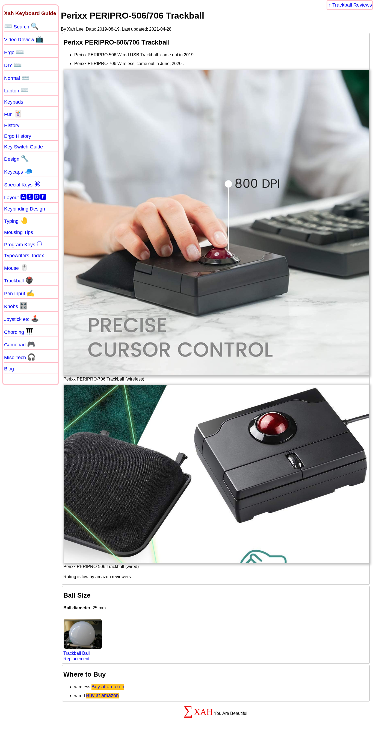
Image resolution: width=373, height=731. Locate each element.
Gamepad (19, 344)
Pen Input (19, 293)
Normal (16, 77)
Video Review (24, 39)
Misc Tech (19, 357)
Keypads (13, 102)
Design (16, 158)
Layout (25, 197)
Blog (9, 369)
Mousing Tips (18, 232)
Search (21, 26)
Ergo (14, 52)
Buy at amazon (107, 686)
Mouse (16, 267)
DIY (13, 65)
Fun (13, 114)
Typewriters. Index (24, 255)
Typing (16, 220)
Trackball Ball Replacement (76, 656)
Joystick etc (21, 319)
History (11, 125)
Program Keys (23, 244)
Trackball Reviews (352, 5)
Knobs (16, 306)
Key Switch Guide (23, 147)
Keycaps (18, 171)
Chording (19, 331)
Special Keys (22, 184)
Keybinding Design (24, 209)
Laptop (16, 90)
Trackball (18, 280)
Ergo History (17, 136)
